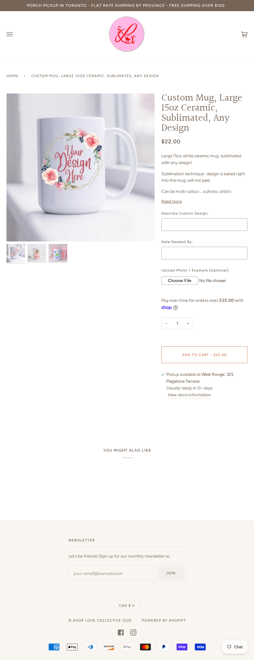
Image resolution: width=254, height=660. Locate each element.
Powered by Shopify (164, 620)
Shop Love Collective (97, 620)
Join (171, 573)
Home (13, 76)
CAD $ (125, 605)
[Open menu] (16, 34)
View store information (189, 394)
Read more (171, 201)
